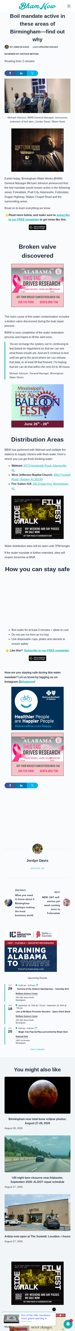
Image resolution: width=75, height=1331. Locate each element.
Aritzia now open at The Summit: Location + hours (37, 1236)
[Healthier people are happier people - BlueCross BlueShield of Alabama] (37, 708)
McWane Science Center (27, 993)
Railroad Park (22, 1036)
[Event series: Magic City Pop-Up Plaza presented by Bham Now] (36, 1028)
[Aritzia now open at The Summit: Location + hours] (37, 1212)
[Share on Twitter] (32, 73)
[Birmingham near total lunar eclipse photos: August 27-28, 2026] (37, 1095)
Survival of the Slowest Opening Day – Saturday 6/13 (43, 989)
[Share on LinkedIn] (21, 73)
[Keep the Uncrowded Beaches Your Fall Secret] (37, 1322)
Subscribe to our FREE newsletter (46, 650)
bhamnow (27, 681)
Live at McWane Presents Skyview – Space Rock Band (43, 1011)
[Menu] (68, 6)
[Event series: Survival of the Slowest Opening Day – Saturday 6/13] (37, 985)
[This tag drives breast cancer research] (37, 285)
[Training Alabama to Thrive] (31, 949)
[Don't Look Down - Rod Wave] (37, 149)
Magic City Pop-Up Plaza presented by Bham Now (43, 1032)
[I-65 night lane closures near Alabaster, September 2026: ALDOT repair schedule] (37, 1153)
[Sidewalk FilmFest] (37, 517)
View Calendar (37, 1049)
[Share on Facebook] (10, 73)
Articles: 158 (37, 868)
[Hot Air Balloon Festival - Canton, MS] (37, 405)
